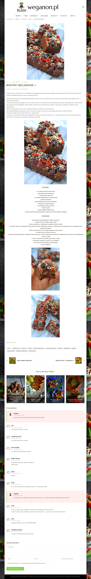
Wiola (12, 482)
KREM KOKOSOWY (39, 348)
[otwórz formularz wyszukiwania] (83, 7)
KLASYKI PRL (64, 16)
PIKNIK (60, 348)
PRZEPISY (18, 16)
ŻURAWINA (33, 351)
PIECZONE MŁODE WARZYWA (55, 400)
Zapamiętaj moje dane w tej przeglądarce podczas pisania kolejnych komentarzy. (26, 563)
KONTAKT (72, 16)
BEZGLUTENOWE (16, 82)
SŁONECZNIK (11, 351)
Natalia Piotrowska (16, 436)
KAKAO (30, 348)
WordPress (77, 576)
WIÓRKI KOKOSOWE (22, 351)
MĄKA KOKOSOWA (51, 348)
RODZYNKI (67, 348)
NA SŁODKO (25, 82)
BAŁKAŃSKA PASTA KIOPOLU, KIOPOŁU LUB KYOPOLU (75, 400)
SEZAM (74, 348)
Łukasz (13, 471)
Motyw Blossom (62, 576)
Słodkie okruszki (15, 458)
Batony (8, 82)
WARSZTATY (54, 16)
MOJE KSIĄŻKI (44, 16)
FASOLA (24, 348)
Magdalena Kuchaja (16, 530)
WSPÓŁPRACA (34, 16)
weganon (9, 89)
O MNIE (25, 16)
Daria (12, 519)
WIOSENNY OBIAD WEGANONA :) (36, 400)
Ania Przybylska (15, 447)
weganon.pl (43, 7)
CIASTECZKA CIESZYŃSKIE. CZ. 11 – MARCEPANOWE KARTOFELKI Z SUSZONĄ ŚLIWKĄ (16, 399)
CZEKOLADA (16, 348)
